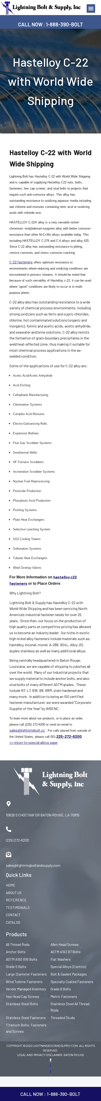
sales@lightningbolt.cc (27, 730)
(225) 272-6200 (17, 840)
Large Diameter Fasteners (26, 974)
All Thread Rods (18, 944)
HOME (10, 885)
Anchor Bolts (16, 952)
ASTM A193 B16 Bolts (21, 959)
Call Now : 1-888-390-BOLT (50, 24)
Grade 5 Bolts (16, 966)
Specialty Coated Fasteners (71, 982)
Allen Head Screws (64, 944)
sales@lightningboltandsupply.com (33, 865)
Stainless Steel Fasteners (26, 1018)
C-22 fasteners (21, 262)
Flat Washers (60, 959)
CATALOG (13, 922)
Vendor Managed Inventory (26, 989)
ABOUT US (14, 893)
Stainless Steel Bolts (22, 1004)
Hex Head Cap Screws (22, 996)
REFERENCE (16, 900)
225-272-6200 (69, 736)
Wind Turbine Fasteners (24, 982)
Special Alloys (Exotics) (68, 966)
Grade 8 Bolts (60, 989)
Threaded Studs (62, 1018)
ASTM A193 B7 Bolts (65, 952)
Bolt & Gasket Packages (68, 974)
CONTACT (13, 915)
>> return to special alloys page (33, 742)
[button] (91, 8)
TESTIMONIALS (18, 907)
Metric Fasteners (63, 996)
